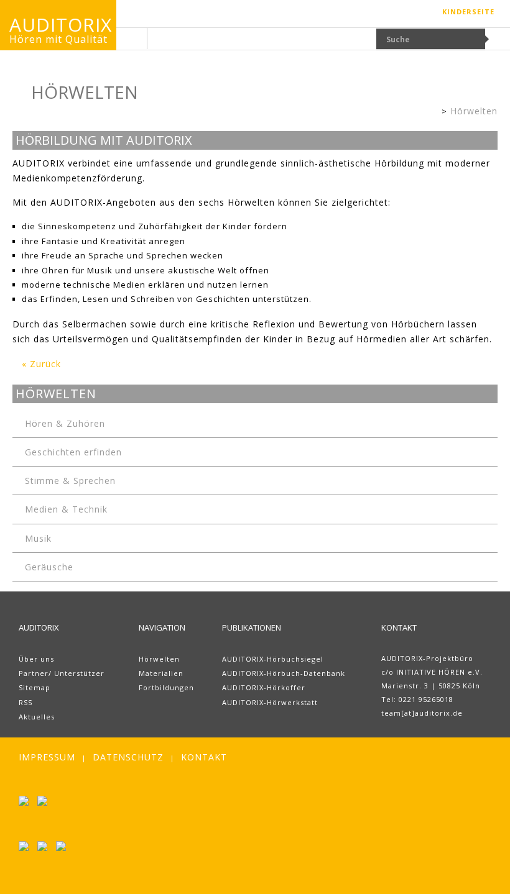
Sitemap (34, 687)
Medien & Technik (66, 509)
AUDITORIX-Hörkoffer (263, 687)
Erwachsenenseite (431, 112)
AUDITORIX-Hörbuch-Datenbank (283, 673)
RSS (25, 702)
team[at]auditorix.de (422, 713)
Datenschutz (128, 757)
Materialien (161, 673)
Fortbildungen (166, 687)
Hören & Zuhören (65, 423)
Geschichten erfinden (73, 452)
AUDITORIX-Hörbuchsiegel (272, 659)
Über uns (36, 659)
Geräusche (49, 567)
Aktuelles (37, 716)
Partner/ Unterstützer (61, 673)
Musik (38, 538)
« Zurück (41, 364)
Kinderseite (468, 11)
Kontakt (204, 757)
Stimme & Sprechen (70, 480)
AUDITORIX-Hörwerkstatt (270, 702)
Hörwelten (474, 111)
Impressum (47, 757)
